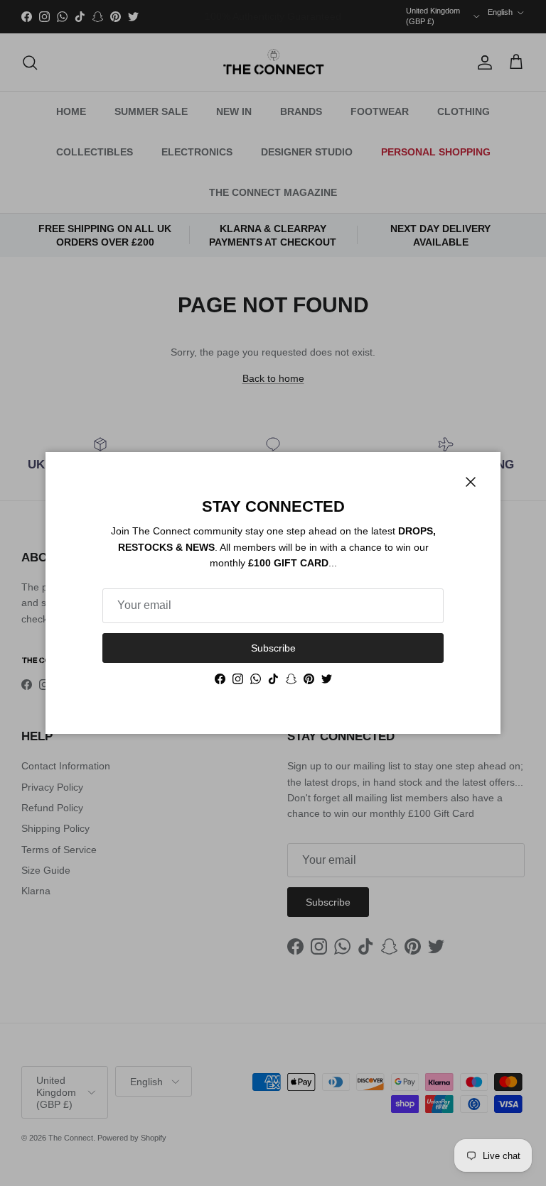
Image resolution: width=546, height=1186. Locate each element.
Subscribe (273, 648)
